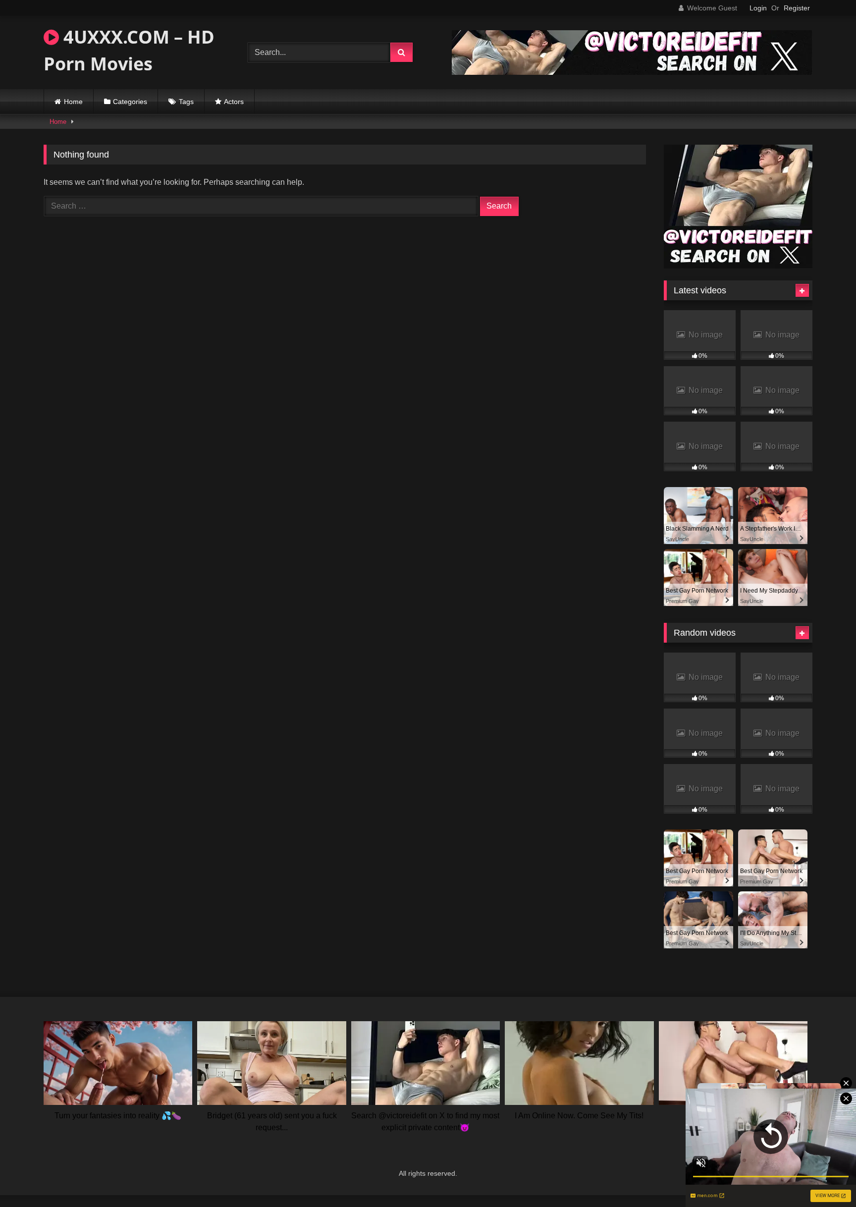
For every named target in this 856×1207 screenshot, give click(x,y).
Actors (234, 102)
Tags (186, 102)
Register (797, 8)
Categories (130, 102)
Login (758, 8)
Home (73, 102)
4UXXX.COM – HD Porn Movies (129, 50)
